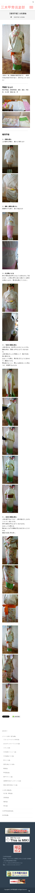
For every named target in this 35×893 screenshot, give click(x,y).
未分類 (4, 815)
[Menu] (31, 6)
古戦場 (5, 797)
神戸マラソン (7, 776)
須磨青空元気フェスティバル (11, 781)
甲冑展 (5, 772)
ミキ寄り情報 (6, 790)
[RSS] (33, 2)
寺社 (4, 806)
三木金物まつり (7, 756)
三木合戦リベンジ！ (8, 752)
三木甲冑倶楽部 (13, 7)
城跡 (4, 801)
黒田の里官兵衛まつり (9, 785)
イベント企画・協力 (7, 736)
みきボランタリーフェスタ (10, 743)
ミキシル (5, 748)
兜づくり (5, 760)
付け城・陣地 (7, 793)
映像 (4, 768)
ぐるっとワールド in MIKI (10, 739)
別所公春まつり (7, 764)
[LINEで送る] (16, 716)
